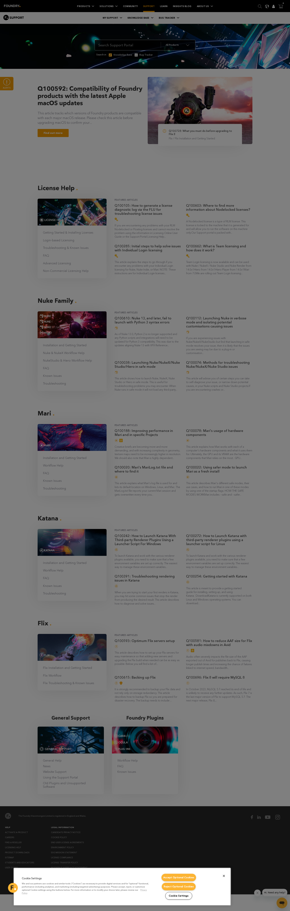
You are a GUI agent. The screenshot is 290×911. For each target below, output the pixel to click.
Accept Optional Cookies (178, 877)
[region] (122, 887)
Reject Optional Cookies (179, 886)
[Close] (224, 876)
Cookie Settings (179, 895)
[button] (13, 887)
